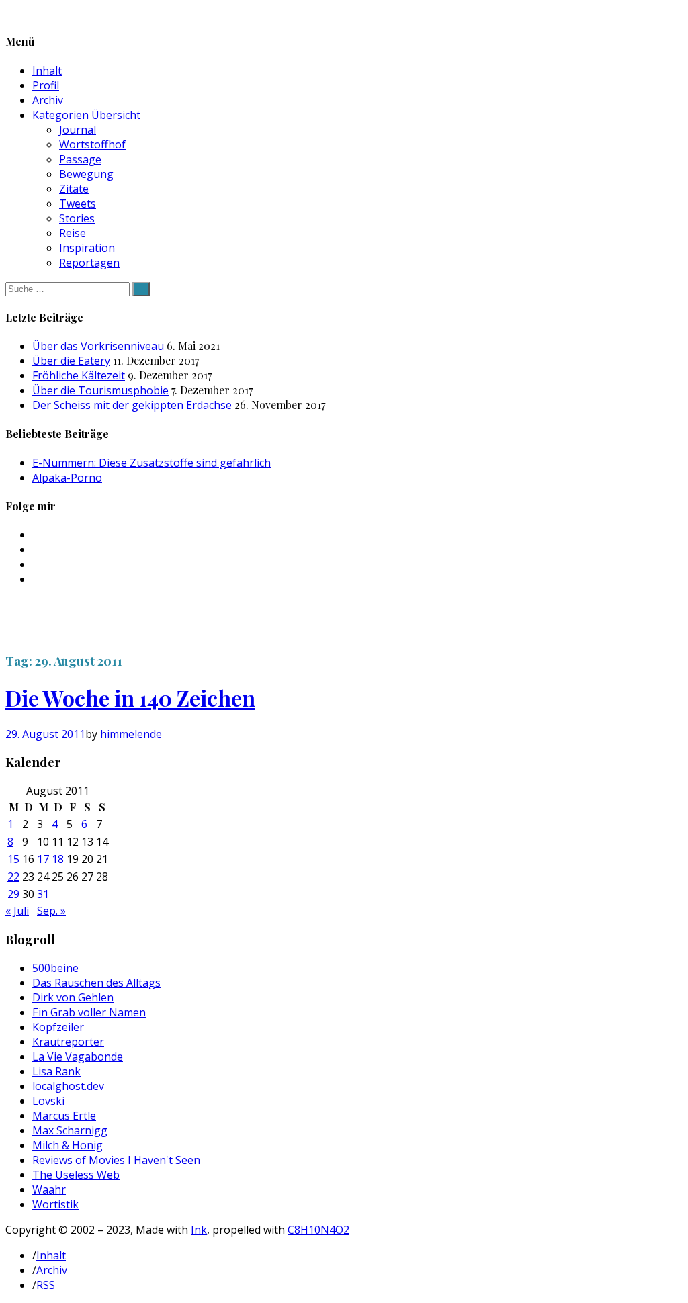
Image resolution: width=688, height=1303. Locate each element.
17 (43, 859)
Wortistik (55, 1204)
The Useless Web (76, 1174)
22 (13, 876)
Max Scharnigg (70, 1130)
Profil (45, 85)
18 (58, 859)
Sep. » (51, 910)
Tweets (77, 203)
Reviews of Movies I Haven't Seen (116, 1160)
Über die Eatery (71, 360)
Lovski (48, 1100)
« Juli (17, 910)
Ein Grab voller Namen (89, 1012)
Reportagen (89, 262)
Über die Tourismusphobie (100, 390)
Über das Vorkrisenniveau (98, 346)
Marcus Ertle (64, 1115)
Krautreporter (68, 1041)
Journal (77, 129)
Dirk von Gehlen (73, 997)
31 (43, 894)
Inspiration (87, 247)
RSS (45, 1284)
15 (13, 859)
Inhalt (47, 70)
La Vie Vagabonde (77, 1056)
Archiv (47, 100)
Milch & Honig (67, 1145)
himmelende (131, 734)
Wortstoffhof (92, 144)
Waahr (49, 1189)
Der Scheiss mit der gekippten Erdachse (132, 405)
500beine (55, 967)
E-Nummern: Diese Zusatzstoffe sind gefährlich (151, 462)
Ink (199, 1229)
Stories (77, 218)
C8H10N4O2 (318, 1229)
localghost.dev (68, 1086)
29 (13, 894)
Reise (72, 233)
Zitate (74, 188)
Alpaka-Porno (67, 477)
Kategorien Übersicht (86, 114)
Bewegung (86, 174)
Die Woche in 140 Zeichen (130, 697)
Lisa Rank (56, 1071)
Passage (80, 159)
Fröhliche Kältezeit (78, 375)
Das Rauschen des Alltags (96, 982)
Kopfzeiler (58, 1027)
